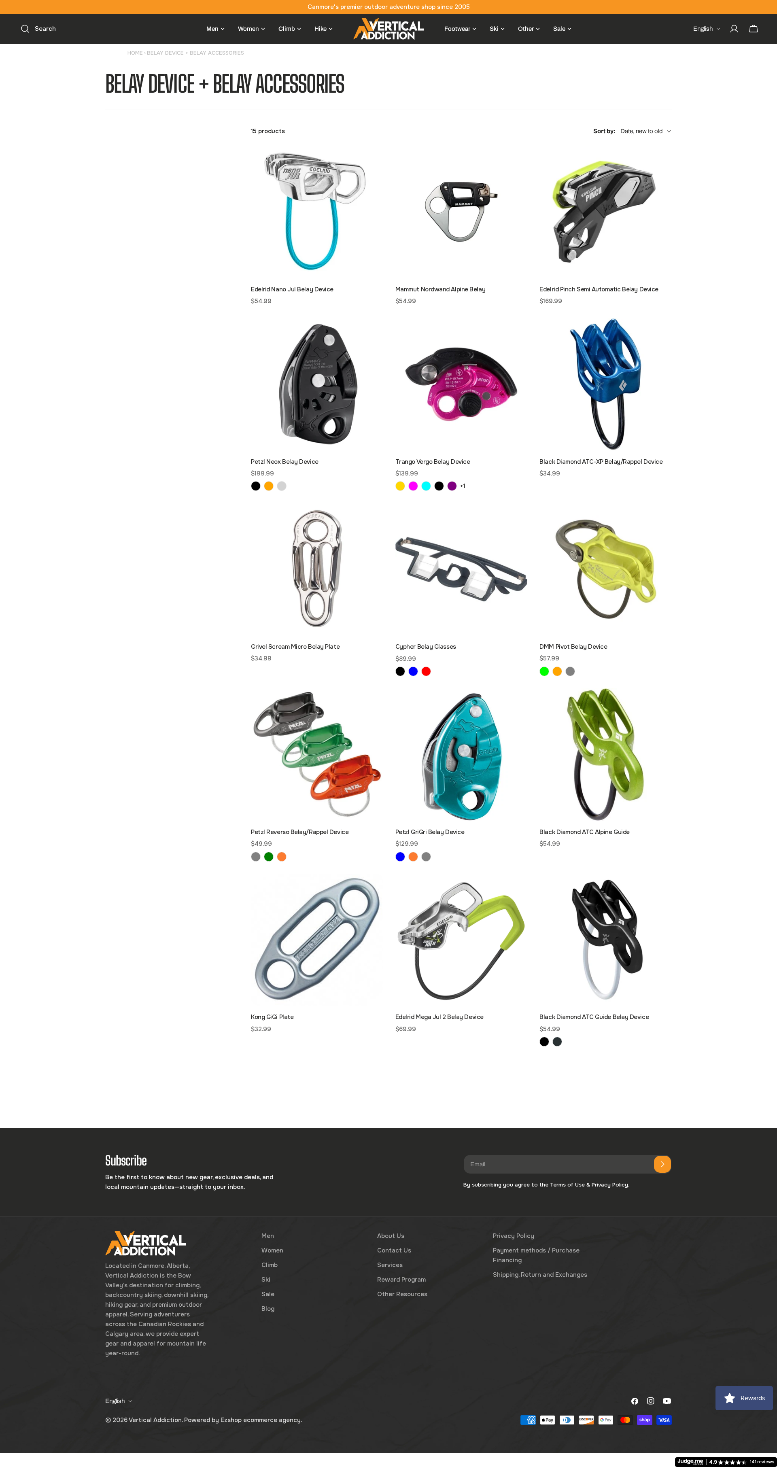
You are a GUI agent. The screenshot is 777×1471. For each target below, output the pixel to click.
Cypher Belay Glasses (425, 647)
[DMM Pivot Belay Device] (605, 569)
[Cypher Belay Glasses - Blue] (413, 671)
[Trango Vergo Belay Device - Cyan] (426, 486)
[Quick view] (371, 163)
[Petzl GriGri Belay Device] (461, 754)
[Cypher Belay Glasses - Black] (400, 671)
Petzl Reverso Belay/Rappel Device (299, 832)
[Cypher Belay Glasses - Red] (426, 671)
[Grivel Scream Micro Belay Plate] (317, 569)
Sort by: (604, 131)
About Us (390, 1236)
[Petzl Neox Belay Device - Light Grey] (282, 486)
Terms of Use (567, 1184)
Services (390, 1265)
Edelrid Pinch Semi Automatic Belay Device (598, 289)
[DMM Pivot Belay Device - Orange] (557, 671)
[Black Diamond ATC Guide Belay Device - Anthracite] (557, 1041)
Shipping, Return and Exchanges (540, 1275)
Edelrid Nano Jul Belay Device (292, 289)
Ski (265, 1280)
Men (267, 1236)
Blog (267, 1309)
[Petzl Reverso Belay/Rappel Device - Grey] (256, 857)
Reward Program (401, 1280)
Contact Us (394, 1250)
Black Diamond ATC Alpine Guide (584, 832)
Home (135, 52)
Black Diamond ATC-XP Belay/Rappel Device (600, 462)
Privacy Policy (513, 1236)
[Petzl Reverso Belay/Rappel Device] (317, 754)
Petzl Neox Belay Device (284, 462)
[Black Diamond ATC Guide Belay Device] (605, 940)
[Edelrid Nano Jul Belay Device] (317, 212)
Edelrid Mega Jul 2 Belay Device (439, 1017)
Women (272, 1250)
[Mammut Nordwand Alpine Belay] (461, 212)
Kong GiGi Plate (272, 1017)
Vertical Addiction (155, 1420)
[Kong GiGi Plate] (317, 940)
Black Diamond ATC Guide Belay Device (594, 1017)
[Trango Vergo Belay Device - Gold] (400, 486)
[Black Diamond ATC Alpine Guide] (605, 754)
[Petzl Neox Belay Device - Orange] (269, 486)
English (703, 28)
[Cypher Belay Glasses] (461, 569)
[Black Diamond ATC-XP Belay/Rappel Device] (605, 384)
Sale (267, 1294)
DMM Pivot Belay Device (573, 647)
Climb (269, 1265)
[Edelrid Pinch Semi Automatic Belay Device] (605, 212)
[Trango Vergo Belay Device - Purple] (452, 486)
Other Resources (402, 1294)
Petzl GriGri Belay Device (430, 832)
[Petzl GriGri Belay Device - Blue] (400, 857)
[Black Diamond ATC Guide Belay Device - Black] (544, 1041)
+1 (462, 486)
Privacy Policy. (610, 1184)
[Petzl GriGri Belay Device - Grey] (426, 857)
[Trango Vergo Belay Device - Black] (439, 486)
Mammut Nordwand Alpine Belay (440, 289)
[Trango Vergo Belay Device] (461, 384)
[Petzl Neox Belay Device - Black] (256, 486)
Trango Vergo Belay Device (432, 462)
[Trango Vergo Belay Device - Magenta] (413, 486)
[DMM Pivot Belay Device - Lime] (544, 671)
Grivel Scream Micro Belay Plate (295, 647)
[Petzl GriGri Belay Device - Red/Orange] (413, 857)
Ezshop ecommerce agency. (261, 1420)
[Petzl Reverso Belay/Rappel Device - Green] (269, 857)
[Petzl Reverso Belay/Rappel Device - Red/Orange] (282, 857)
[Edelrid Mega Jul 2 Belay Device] (461, 940)
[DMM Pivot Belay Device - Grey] (570, 671)
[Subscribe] (662, 1164)
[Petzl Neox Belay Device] (317, 384)
